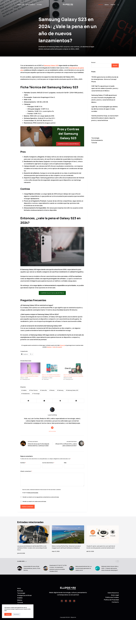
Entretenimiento (30, 4)
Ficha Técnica (33, 390)
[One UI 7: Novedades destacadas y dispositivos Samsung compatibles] (52, 368)
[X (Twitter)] (44, 401)
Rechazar (16, 614)
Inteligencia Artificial (24, 595)
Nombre (23, 463)
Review (51, 390)
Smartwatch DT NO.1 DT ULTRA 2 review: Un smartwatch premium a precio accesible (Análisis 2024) (58, 568)
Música (107, 4)
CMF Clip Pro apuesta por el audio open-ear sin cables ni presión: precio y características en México (104, 88)
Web (65, 463)
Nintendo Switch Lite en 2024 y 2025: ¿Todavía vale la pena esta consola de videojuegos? (109, 568)
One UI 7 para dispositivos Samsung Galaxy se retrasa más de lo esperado (73, 375)
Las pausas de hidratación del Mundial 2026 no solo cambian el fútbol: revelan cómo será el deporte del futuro (32, 548)
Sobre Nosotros (113, 593)
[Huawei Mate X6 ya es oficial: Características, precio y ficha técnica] (19, 568)
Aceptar (8, 614)
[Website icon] (52, 427)
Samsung (60, 390)
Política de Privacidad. (32, 492)
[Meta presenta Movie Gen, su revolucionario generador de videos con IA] (71, 568)
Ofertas (112, 4)
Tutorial (39, 4)
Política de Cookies (112, 597)
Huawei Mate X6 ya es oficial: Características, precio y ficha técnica (32, 568)
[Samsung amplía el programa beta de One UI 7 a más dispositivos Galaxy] (30, 368)
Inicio (19, 588)
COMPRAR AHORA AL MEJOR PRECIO (68, 144)
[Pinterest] (60, 401)
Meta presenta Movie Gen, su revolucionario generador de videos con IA (83, 568)
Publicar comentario (27, 506)
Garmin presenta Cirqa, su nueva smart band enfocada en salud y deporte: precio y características (104, 118)
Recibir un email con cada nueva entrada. (34, 501)
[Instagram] (70, 600)
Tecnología (20, 4)
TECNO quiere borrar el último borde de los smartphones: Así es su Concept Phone (104, 79)
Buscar (93, 62)
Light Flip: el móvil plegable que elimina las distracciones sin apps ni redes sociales (104, 109)
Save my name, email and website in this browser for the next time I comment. (41, 489)
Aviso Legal (115, 595)
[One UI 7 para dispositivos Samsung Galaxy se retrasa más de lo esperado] (74, 368)
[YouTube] (74, 600)
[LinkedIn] (76, 401)
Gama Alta (43, 390)
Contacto (115, 602)
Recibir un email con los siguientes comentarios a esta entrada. (41, 497)
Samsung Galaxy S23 (72, 390)
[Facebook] (28, 401)
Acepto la (30, 492)
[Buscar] (118, 4)
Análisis (100, 4)
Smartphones (25, 393)
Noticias (20, 591)
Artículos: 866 (52, 431)
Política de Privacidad (111, 600)
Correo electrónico (48, 463)
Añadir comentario (26, 471)
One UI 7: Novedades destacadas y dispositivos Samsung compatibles (51, 375)
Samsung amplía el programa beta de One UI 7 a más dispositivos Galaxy (30, 375)
